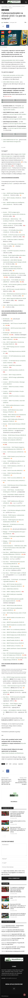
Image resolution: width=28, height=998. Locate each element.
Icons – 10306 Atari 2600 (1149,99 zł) (13, 239)
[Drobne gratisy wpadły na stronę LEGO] (5, 822)
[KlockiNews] (2, 22)
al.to (16, 503)
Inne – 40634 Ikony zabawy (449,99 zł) (13, 305)
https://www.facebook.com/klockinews (12, 753)
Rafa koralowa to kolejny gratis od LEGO (15, 951)
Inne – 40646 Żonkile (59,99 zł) (11, 640)
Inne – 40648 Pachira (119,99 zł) (12, 645)
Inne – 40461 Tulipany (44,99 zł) (12, 591)
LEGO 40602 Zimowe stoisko (11, 82)
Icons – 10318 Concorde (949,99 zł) (12, 470)
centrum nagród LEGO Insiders (17, 114)
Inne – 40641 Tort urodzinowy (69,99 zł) (14, 629)
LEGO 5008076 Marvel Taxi (10, 139)
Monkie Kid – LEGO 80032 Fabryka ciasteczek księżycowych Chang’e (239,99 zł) (14, 262)
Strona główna (4, 6)
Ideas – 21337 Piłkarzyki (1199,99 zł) (13, 244)
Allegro (18, 463)
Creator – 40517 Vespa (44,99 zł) (12, 374)
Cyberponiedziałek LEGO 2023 (9, 60)
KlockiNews (6, 22)
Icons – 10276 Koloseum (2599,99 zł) (13, 452)
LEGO (10, 763)
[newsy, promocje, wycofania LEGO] (14, 1)
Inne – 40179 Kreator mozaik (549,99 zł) (14, 289)
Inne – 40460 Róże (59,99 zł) (10, 589)
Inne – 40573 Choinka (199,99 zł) (12, 198)
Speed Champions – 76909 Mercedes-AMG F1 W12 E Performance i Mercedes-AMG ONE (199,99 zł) (15, 547)
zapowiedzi (20, 763)
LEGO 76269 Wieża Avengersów (12, 141)
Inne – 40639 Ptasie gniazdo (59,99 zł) (13, 622)
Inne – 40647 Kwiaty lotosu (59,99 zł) (13, 643)
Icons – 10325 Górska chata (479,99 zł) (14, 480)
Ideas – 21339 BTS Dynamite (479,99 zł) (14, 250)
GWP (7, 763)
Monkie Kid (6, 529)
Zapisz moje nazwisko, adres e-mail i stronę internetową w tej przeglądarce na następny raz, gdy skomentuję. (13, 872)
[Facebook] (7, 26)
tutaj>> (9, 168)
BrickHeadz (6, 318)
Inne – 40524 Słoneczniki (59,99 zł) (12, 605)
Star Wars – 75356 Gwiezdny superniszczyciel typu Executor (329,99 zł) (14, 568)
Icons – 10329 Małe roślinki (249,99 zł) (13, 494)
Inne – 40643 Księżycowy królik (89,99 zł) (14, 635)
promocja (15, 763)
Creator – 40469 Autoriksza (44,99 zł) (13, 370)
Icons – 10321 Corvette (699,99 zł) (12, 478)
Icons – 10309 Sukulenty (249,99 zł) (13, 466)
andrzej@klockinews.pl (11, 978)
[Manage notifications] (24, 995)
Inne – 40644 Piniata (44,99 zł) (11, 637)
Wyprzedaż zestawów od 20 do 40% (13, 75)
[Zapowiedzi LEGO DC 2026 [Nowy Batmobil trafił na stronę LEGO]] (5, 915)
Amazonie (9, 467)
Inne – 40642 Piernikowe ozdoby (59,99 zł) (15, 632)
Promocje (7, 9)
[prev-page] (2, 836)
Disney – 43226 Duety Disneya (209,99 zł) (14, 435)
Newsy (10, 6)
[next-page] (5, 836)
